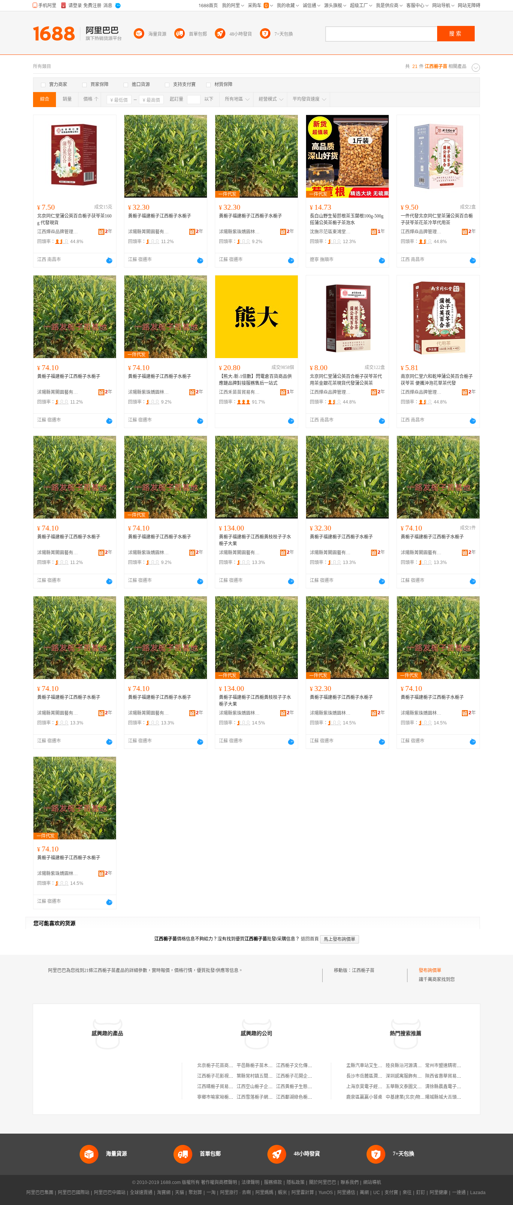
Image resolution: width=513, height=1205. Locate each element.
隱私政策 (296, 1182)
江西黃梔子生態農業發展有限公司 (310, 1086)
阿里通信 (346, 1192)
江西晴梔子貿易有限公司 (222, 1086)
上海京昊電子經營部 (366, 1086)
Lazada (478, 1192)
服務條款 (273, 1182)
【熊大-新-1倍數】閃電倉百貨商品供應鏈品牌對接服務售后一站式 (255, 380)
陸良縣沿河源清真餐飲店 (410, 1065)
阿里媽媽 (264, 1192)
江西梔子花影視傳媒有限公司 (226, 1076)
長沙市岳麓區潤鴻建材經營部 (375, 1076)
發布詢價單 (430, 970)
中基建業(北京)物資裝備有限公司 (419, 1097)
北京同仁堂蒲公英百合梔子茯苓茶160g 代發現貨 (74, 219)
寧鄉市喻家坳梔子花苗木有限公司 (231, 1097)
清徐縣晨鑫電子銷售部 (447, 1086)
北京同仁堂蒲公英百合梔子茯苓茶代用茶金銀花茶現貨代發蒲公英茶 (346, 380)
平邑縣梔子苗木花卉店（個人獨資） (273, 1065)
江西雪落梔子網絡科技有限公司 (268, 1097)
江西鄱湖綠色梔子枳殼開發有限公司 (312, 1097)
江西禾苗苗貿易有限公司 (239, 392)
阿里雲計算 (302, 1192)
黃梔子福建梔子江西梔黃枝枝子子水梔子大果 (255, 540)
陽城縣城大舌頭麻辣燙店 (450, 1097)
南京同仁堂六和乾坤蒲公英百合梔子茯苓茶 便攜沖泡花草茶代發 (437, 380)
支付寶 (391, 1192)
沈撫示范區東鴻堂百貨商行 (330, 231)
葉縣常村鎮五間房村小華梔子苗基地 (273, 1076)
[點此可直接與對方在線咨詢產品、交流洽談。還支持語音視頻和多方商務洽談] (109, 260)
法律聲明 (250, 1182)
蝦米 (282, 1192)
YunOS (325, 1192)
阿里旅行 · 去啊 (235, 1192)
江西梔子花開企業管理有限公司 (307, 1076)
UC (376, 1192)
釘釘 (420, 1192)
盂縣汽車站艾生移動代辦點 (373, 1065)
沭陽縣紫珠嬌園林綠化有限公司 (239, 231)
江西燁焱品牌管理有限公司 (57, 231)
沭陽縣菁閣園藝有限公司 (148, 231)
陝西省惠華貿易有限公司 (450, 1076)
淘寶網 (163, 1192)
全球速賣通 (141, 1192)
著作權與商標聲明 (219, 1182)
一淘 (211, 1192)
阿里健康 (439, 1192)
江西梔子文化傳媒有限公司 (303, 1065)
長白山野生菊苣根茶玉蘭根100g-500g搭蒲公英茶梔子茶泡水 (346, 219)
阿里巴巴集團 (39, 1192)
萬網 (364, 1192)
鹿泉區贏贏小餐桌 (364, 1097)
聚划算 (195, 1192)
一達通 (459, 1192)
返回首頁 (310, 939)
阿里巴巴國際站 (73, 1192)
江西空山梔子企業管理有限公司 (268, 1086)
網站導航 (372, 1182)
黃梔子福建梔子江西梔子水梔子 (159, 216)
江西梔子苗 (363, 970)
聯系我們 (350, 1182)
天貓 (179, 1192)
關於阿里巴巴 (322, 1182)
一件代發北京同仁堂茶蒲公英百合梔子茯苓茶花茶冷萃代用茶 (437, 219)
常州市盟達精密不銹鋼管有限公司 (459, 1065)
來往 (407, 1192)
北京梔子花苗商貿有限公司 (224, 1065)
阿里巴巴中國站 (109, 1192)
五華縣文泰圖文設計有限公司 (415, 1086)
